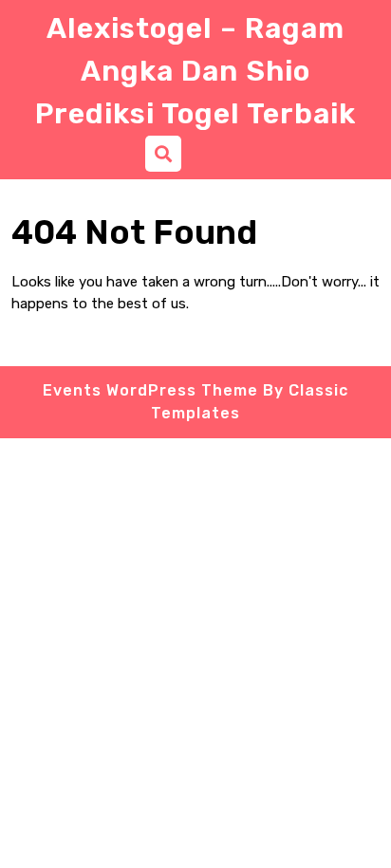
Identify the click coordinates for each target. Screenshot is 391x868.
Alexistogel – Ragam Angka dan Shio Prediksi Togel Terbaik (195, 71)
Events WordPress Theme (150, 390)
